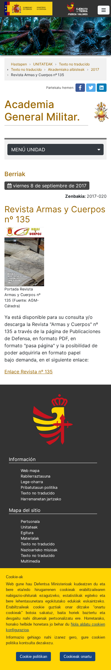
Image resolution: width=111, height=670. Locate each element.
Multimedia (30, 561)
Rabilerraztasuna (35, 476)
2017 (95, 69)
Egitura (27, 533)
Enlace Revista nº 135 (28, 372)
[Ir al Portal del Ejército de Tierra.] (55, 35)
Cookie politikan (33, 656)
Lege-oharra (32, 482)
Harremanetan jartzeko (41, 499)
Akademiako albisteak (66, 69)
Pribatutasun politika (39, 487)
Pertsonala (30, 521)
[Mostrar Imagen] (24, 256)
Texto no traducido (74, 64)
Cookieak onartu (77, 656)
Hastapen (19, 64)
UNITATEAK (43, 64)
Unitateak (29, 527)
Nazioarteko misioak (39, 550)
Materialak (30, 538)
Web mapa (30, 470)
